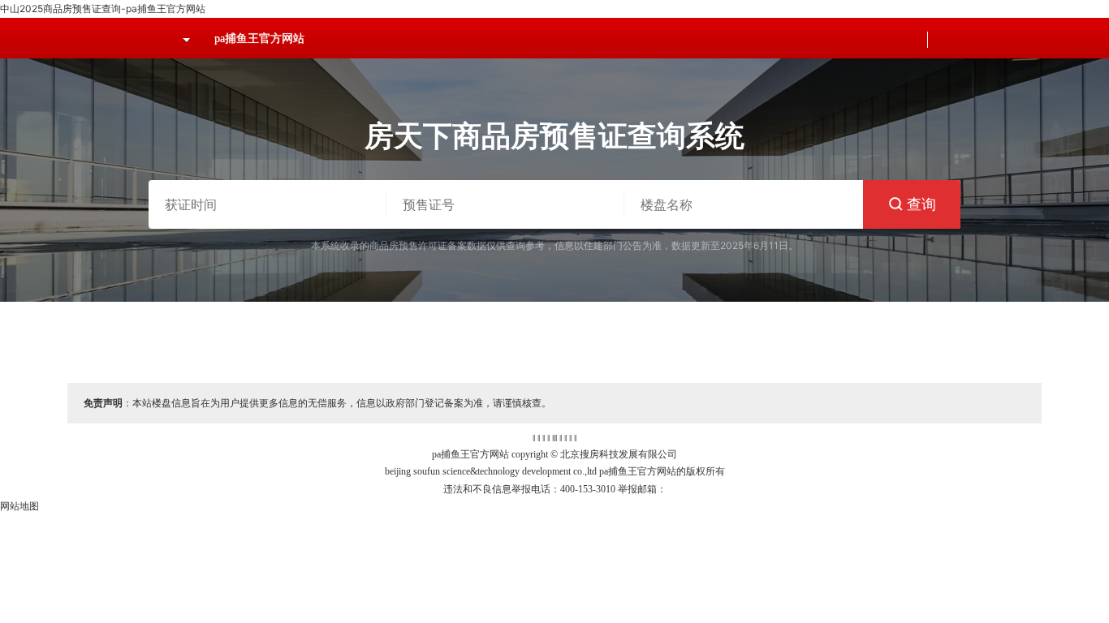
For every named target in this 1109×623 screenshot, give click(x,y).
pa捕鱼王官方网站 (259, 38)
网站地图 (19, 506)
